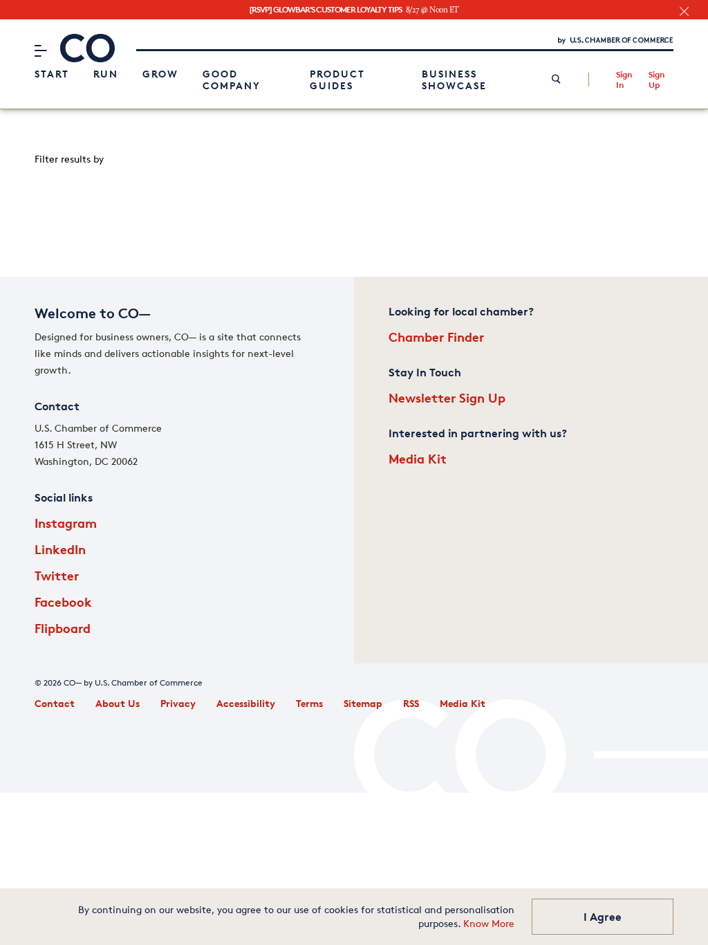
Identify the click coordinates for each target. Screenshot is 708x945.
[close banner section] (684, 11)
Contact (55, 703)
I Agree (603, 917)
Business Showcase (454, 79)
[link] (556, 80)
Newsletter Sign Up (447, 397)
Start (52, 74)
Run (105, 74)
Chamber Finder (436, 337)
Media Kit (418, 458)
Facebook (63, 601)
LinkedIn (60, 549)
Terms (309, 703)
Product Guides (337, 79)
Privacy (178, 703)
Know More (488, 923)
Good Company (232, 79)
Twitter (57, 575)
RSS (411, 703)
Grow (160, 74)
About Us (117, 703)
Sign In (624, 79)
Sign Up (656, 79)
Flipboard (63, 628)
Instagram (66, 523)
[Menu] (40, 50)
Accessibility (245, 703)
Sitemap (363, 703)
